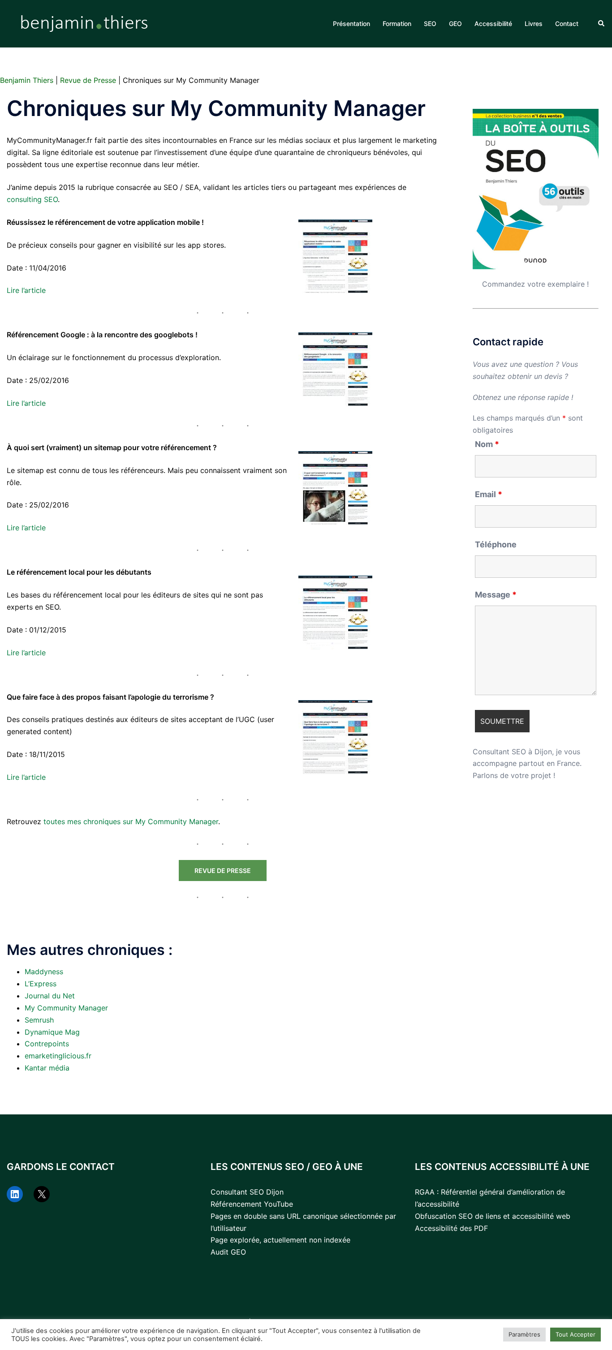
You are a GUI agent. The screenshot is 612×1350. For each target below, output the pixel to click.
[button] (601, 23)
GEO (455, 23)
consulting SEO (32, 199)
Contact (566, 23)
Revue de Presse (88, 80)
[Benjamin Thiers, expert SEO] (85, 22)
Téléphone (496, 544)
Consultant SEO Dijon (247, 1191)
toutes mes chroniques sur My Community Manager (130, 821)
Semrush (39, 1019)
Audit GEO (228, 1251)
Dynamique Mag (52, 1032)
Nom (487, 444)
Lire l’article (26, 290)
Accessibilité (493, 23)
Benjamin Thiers (26, 80)
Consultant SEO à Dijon (512, 751)
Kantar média (47, 1067)
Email (488, 494)
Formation (397, 23)
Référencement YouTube (252, 1204)
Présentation (351, 23)
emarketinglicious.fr (58, 1055)
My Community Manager (66, 1007)
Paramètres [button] (524, 1334)
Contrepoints (47, 1043)
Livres (534, 23)
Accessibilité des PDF (451, 1228)
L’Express (40, 983)
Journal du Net (50, 995)
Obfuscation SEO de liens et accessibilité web (492, 1216)
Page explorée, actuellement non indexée (280, 1239)
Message (496, 594)
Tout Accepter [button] (575, 1334)
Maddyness (44, 971)
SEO (430, 23)
